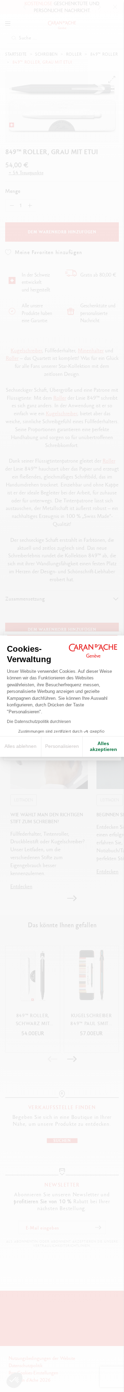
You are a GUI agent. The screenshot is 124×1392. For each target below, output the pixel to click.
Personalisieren (62, 746)
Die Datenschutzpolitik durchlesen (39, 721)
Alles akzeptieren (103, 746)
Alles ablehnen (20, 746)
